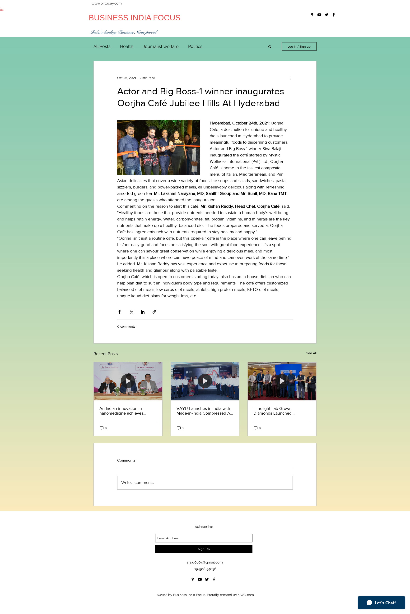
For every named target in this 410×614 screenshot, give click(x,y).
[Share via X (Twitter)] (131, 312)
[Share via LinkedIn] (142, 312)
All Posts (102, 46)
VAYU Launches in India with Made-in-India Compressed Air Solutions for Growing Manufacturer (205, 411)
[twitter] (207, 579)
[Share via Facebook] (119, 312)
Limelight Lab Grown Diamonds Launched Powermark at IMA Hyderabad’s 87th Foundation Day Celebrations (280, 411)
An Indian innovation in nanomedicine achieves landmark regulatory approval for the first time (126, 411)
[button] (270, 46)
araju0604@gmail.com (204, 562)
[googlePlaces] (192, 579)
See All (311, 353)
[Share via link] (154, 312)
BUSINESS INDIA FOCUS (135, 17)
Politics (195, 46)
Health (126, 46)
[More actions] (290, 78)
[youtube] (199, 579)
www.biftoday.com (107, 3)
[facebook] (214, 579)
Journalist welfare (161, 46)
